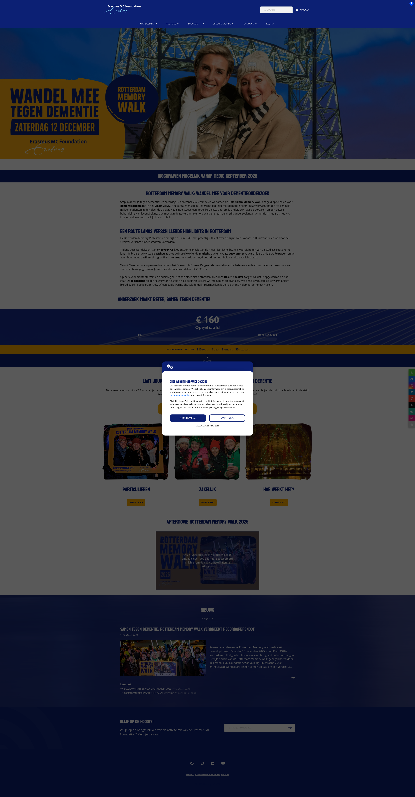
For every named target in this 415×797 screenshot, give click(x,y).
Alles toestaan (188, 418)
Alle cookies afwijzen (207, 426)
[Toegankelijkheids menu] (411, 4)
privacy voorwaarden (180, 395)
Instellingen (227, 418)
